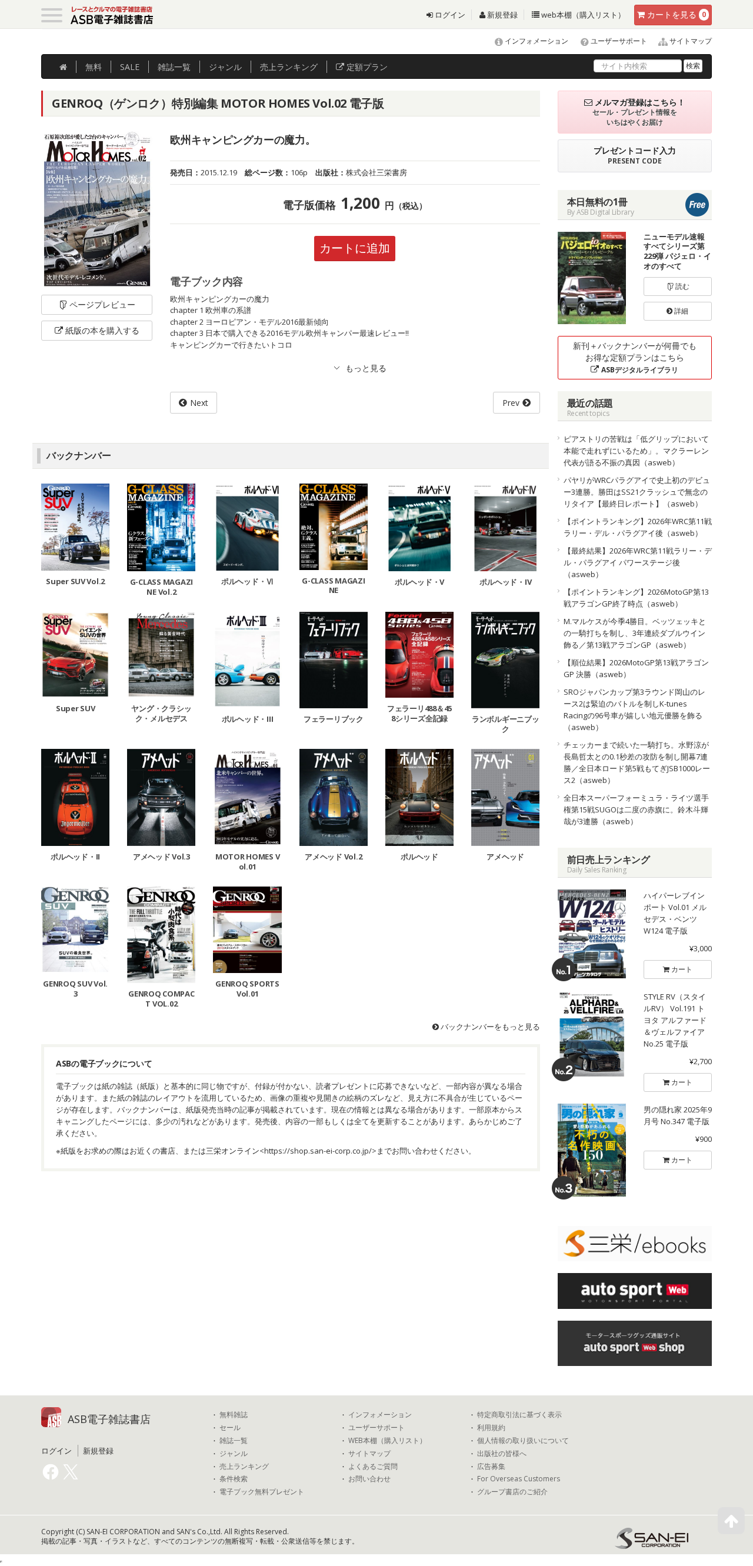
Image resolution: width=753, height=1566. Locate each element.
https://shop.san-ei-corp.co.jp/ (318, 1150)
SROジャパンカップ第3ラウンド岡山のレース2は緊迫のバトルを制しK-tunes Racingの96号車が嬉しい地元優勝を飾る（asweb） (634, 709)
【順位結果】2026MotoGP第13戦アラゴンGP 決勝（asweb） (636, 668)
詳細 (680, 311)
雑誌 (174, 66)
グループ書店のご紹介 (512, 1492)
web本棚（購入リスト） (582, 14)
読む (681, 286)
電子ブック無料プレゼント (261, 1492)
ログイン (449, 14)
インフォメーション (535, 41)
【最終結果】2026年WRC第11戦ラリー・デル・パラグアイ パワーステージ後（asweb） (638, 562)
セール (230, 1427)
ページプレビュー (102, 304)
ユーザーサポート (618, 41)
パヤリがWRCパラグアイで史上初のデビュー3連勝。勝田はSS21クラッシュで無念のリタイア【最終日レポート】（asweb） (637, 492)
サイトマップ (690, 41)
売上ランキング (244, 1466)
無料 (93, 66)
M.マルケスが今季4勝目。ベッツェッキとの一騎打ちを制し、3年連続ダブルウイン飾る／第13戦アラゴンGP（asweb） (635, 633)
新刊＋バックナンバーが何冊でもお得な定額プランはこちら (635, 357)
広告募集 (491, 1466)
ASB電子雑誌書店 (109, 1419)
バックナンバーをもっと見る (489, 1026)
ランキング (289, 66)
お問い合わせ (369, 1479)
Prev (510, 402)
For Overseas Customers (518, 1479)
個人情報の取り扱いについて (523, 1440)
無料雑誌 (233, 1415)
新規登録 (501, 14)
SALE (129, 66)
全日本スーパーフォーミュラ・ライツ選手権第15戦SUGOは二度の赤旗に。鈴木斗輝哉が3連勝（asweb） (636, 809)
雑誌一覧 (233, 1440)
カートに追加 (354, 248)
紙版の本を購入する (102, 330)
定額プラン (366, 66)
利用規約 (491, 1427)
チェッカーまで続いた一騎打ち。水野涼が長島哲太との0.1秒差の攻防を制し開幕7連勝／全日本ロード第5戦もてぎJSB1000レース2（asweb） (637, 762)
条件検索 (233, 1479)
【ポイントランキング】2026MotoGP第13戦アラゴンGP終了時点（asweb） (636, 598)
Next (199, 402)
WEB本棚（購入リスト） (387, 1440)
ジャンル (225, 66)
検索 (693, 66)
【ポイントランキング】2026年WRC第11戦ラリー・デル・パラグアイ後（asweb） (638, 527)
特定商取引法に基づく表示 (519, 1415)
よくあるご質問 (373, 1466)
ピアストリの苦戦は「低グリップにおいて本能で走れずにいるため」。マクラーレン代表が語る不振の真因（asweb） (636, 451)
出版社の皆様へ (502, 1453)
